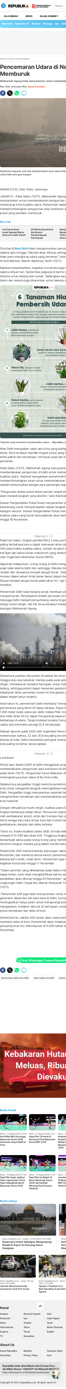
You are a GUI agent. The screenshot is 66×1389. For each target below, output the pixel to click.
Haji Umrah (11, 16)
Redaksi (28, 1350)
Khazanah (5, 1318)
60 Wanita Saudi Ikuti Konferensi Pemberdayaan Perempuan (42, 233)
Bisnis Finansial (54, 1327)
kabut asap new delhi (44, 978)
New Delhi (21, 248)
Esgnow (4, 1331)
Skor (49, 1313)
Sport (50, 1322)
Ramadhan (29, 1336)
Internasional (6, 1327)
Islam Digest (53, 1318)
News (29, 16)
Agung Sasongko (36, 86)
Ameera (4, 1313)
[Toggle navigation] (3, 5)
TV (1, 1336)
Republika (7, 23)
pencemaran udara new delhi (15, 978)
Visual (27, 1331)
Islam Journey (49, 16)
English (50, 1331)
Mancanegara (22, 58)
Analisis (27, 1322)
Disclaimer (5, 1355)
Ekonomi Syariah (32, 1313)
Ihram (11, 58)
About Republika (8, 1350)
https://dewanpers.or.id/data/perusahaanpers (26, 1372)
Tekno (27, 1327)
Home (3, 58)
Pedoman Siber (54, 1350)
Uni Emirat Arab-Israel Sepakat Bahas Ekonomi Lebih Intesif (13, 232)
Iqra (26, 1318)
